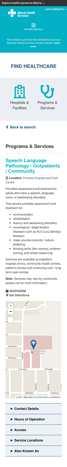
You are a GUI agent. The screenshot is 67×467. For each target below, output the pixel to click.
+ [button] (10, 306)
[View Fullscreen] (10, 320)
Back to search (22, 127)
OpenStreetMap (42, 397)
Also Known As (26, 450)
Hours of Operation (29, 419)
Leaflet (19, 397)
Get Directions (19, 295)
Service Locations (28, 440)
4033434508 (17, 291)
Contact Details (26, 408)
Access (20, 429)
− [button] (10, 311)
